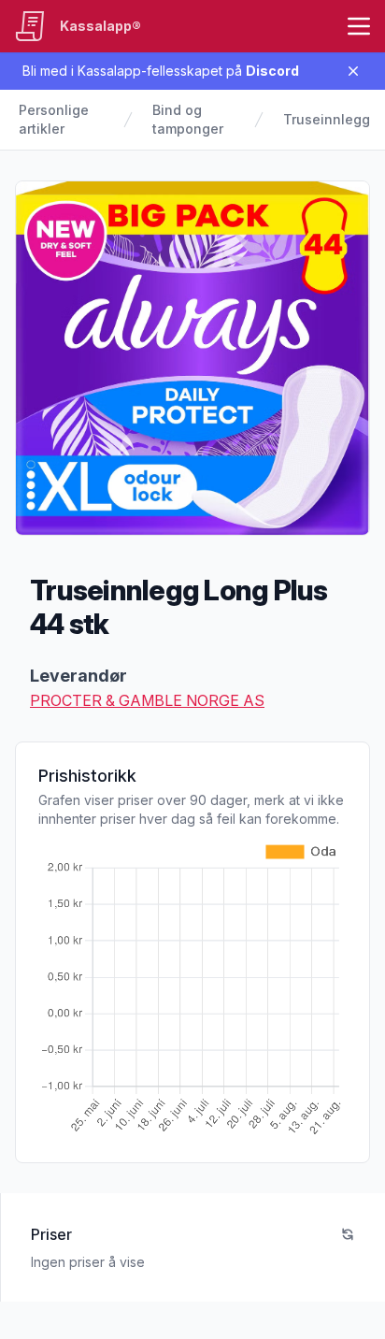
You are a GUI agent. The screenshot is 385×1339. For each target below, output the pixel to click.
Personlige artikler (54, 119)
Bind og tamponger (187, 119)
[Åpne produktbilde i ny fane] (192, 358)
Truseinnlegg (326, 119)
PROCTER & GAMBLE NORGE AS (147, 700)
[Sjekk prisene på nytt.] (347, 1234)
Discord (272, 71)
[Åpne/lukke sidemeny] (359, 26)
